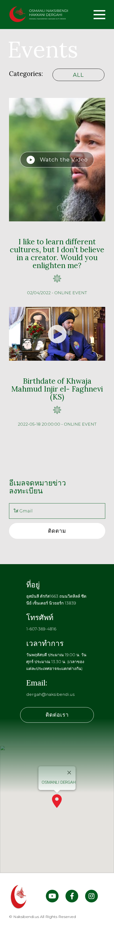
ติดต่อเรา (57, 715)
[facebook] (71, 897)
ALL (78, 75)
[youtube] (52, 897)
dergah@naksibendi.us (50, 694)
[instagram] (91, 897)
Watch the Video (61, 159)
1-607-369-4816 (41, 628)
